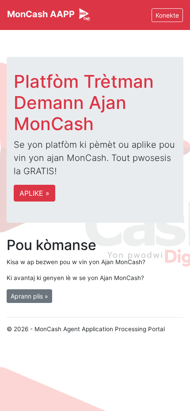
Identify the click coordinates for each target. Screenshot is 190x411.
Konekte (167, 15)
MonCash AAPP (42, 14)
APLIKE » (34, 193)
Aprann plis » (29, 296)
